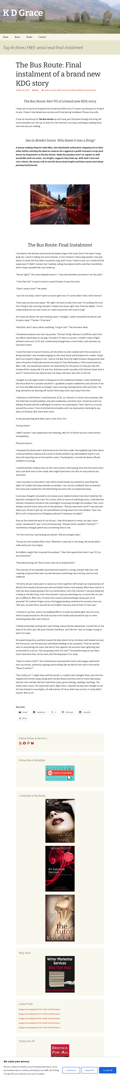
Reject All (89, 1070)
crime (46, 90)
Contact (42, 37)
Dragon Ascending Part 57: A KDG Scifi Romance (39, 1014)
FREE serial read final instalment (71, 90)
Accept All (107, 1070)
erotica (53, 90)
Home (5, 37)
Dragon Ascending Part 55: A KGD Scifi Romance (39, 1023)
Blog (36, 90)
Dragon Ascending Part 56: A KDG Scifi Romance (39, 1018)
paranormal (91, 90)
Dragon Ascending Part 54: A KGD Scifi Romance (39, 1027)
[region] (60, 1067)
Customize (71, 1070)
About (17, 37)
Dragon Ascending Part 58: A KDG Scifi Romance (39, 1009)
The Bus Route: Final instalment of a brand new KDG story (58, 74)
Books (29, 37)
